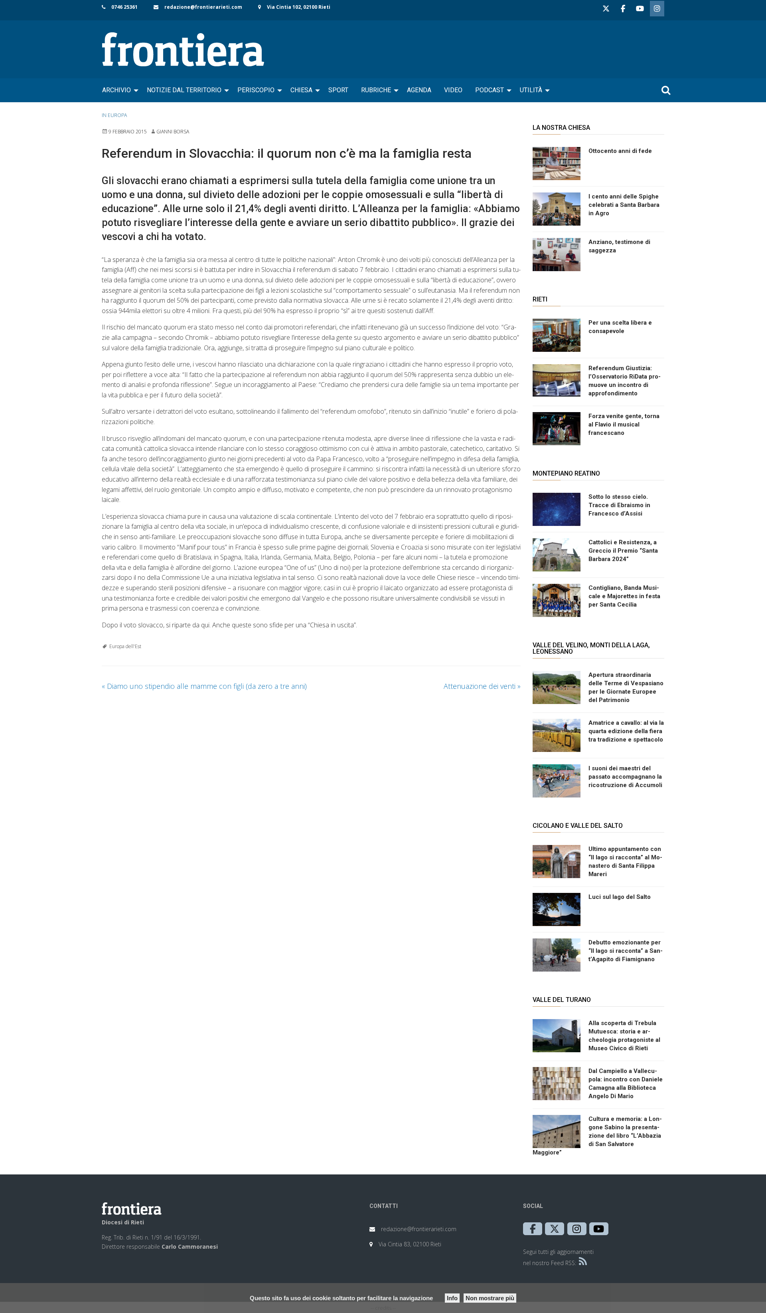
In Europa (114, 115)
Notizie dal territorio (184, 90)
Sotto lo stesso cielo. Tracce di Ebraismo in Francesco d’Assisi (619, 505)
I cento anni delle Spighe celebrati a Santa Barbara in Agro (623, 205)
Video (453, 90)
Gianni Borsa (172, 131)
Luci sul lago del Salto (619, 896)
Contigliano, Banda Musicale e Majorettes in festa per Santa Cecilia (624, 596)
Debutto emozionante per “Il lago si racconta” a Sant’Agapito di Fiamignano (625, 951)
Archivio (116, 90)
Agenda (419, 90)
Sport (338, 90)
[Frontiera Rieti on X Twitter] (606, 8)
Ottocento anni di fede (620, 151)
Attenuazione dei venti (482, 686)
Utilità (531, 90)
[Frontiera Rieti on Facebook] (623, 8)
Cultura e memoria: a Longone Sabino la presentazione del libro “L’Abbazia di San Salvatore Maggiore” (597, 1135)
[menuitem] (118, 90)
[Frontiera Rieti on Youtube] (640, 8)
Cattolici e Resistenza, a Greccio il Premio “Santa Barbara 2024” (623, 551)
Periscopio (255, 90)
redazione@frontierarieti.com (203, 7)
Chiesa (301, 90)
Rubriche (376, 90)
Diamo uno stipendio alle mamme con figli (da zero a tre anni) (204, 686)
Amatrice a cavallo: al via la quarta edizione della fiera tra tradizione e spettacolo (626, 731)
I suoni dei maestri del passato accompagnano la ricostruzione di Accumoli (625, 777)
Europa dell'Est (125, 646)
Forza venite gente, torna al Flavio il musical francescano (623, 424)
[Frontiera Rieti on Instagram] (657, 8)
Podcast (489, 90)
